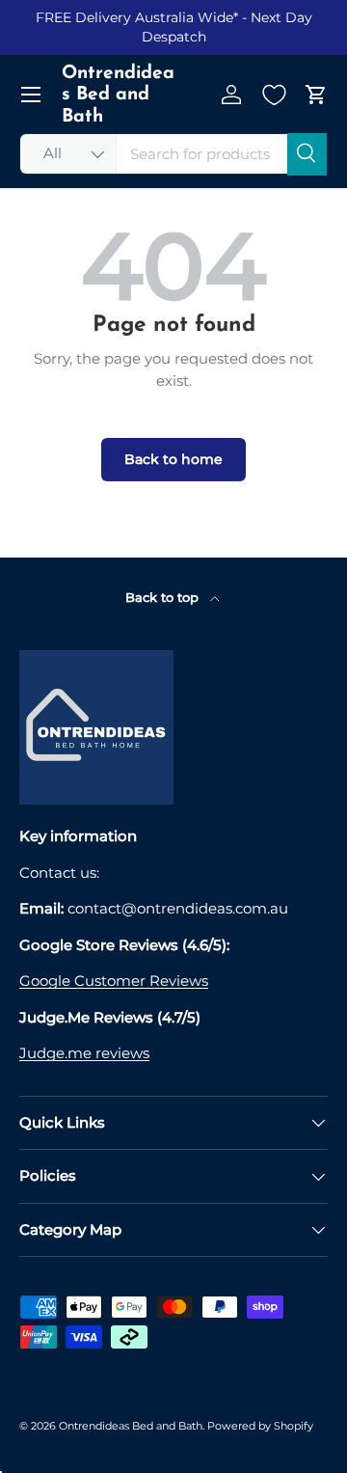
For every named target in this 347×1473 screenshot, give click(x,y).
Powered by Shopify (260, 1425)
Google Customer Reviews (113, 980)
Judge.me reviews (84, 1053)
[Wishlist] (274, 94)
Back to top (163, 597)
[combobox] (173, 154)
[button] (316, 94)
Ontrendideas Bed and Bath (130, 1425)
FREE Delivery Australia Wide (134, 17)
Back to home (173, 459)
